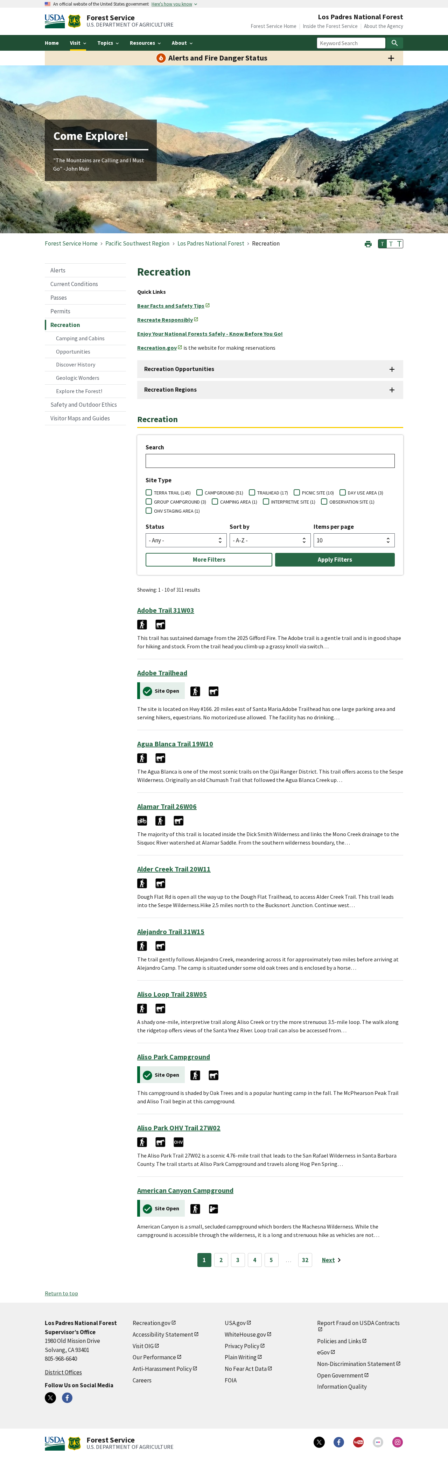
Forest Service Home (273, 26)
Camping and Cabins (80, 338)
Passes (58, 297)
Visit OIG (143, 1346)
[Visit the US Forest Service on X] (319, 1442)
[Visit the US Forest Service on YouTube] (358, 1442)
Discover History (75, 364)
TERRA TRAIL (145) (172, 493)
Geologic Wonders (77, 377)
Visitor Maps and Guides (80, 418)
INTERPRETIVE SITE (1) (293, 502)
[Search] (394, 43)
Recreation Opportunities (179, 369)
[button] (368, 243)
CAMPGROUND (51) (224, 493)
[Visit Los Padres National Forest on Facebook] (67, 1397)
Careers (142, 1380)
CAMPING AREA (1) (238, 502)
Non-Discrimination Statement (356, 1364)
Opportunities (73, 351)
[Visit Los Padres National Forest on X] (50, 1397)
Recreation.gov (151, 1323)
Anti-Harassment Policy (162, 1369)
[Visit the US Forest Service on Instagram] (397, 1442)
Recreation (65, 325)
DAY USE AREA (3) (365, 493)
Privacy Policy (242, 1346)
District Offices (63, 1372)
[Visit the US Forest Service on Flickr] (378, 1442)
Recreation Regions (170, 389)
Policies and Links (339, 1341)
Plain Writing (241, 1357)
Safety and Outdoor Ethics (83, 404)
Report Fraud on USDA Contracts (358, 1323)
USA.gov (235, 1323)
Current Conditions (74, 284)
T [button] (382, 243)
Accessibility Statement (163, 1334)
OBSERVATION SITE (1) (351, 502)
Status (155, 527)
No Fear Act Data (246, 1369)
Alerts (57, 270)
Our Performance (154, 1357)
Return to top (61, 1293)
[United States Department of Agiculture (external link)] (56, 21)
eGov (323, 1352)
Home (52, 43)
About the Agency (383, 26)
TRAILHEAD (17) (272, 493)
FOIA (231, 1380)
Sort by (240, 527)
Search (155, 447)
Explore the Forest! (79, 390)
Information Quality (342, 1386)
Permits (60, 311)
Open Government (340, 1375)
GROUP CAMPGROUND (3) (180, 502)
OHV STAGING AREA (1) (177, 511)
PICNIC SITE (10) (318, 493)
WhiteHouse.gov (245, 1334)
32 (305, 1260)
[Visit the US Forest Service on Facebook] (338, 1442)
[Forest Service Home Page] (74, 21)
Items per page (334, 527)
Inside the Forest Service (330, 26)
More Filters (209, 559)
